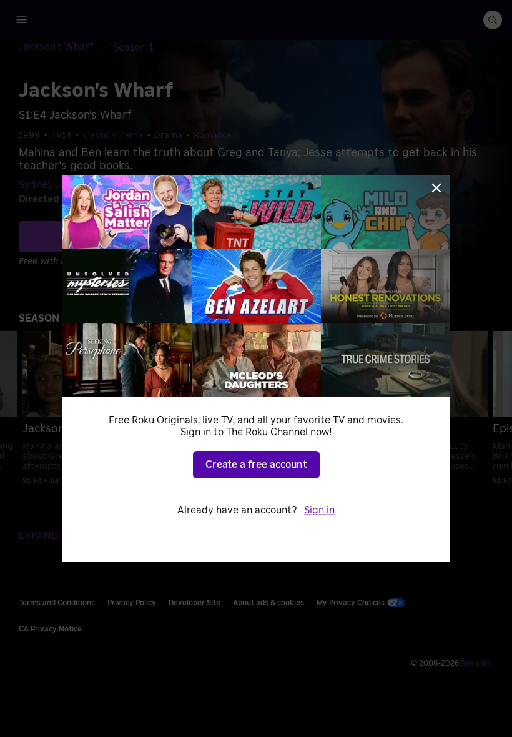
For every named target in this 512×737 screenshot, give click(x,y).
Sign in (319, 510)
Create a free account (256, 465)
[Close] (436, 188)
